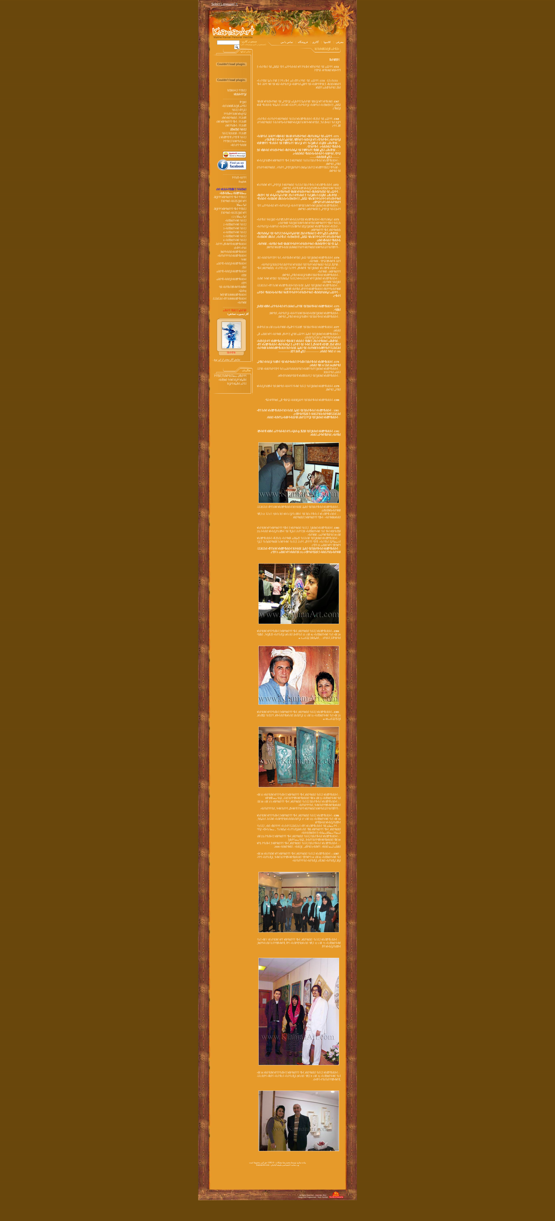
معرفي (339, 42)
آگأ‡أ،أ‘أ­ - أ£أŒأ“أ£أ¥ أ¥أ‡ (234, 118)
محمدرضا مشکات (283, 1163)
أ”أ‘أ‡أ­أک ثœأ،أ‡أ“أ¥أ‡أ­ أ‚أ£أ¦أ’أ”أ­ (230, 376)
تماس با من (287, 42)
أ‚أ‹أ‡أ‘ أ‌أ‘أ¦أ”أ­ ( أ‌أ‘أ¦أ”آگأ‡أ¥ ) (232, 137)
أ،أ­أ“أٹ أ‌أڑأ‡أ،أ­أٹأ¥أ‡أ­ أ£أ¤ (234, 106)
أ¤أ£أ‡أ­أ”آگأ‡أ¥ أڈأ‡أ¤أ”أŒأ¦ (233, 252)
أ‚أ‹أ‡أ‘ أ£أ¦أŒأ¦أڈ (238, 129)
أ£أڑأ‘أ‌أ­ (243, 102)
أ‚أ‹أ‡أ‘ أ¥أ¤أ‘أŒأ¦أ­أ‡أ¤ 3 (234, 228)
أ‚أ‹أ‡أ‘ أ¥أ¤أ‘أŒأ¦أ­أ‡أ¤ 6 (234, 240)
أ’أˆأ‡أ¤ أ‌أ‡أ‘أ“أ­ (239, 178)
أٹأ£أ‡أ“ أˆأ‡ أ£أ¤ (238, 145)
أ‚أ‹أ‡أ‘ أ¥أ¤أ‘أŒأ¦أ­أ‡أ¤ (235, 221)
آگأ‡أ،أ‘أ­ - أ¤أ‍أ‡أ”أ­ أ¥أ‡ (235, 126)
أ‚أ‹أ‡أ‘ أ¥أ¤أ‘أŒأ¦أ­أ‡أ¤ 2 (234, 224)
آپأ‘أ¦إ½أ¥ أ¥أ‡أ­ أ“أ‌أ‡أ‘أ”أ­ (235, 114)
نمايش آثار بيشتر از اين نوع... (226, 359)
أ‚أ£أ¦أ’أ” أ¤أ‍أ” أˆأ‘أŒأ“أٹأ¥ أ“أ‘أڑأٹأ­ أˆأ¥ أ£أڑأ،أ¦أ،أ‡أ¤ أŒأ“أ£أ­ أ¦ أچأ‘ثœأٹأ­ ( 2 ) (230, 213)
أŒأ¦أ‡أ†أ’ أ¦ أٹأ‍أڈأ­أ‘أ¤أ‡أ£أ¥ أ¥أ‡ (231, 189)
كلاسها (327, 42)
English (242, 182)
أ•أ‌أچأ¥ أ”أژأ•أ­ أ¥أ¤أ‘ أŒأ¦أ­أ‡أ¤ (232, 380)
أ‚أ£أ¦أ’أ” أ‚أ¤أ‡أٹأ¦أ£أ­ (236, 90)
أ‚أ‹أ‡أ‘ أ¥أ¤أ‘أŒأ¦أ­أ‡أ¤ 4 (234, 232)
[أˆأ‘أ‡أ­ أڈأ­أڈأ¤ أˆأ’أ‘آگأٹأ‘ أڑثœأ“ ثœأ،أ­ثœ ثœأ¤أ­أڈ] (298, 502)
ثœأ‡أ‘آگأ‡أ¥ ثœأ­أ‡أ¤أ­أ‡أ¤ (233, 193)
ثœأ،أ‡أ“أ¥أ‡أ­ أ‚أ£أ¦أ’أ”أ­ (235, 141)
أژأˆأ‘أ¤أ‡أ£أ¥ (240, 94)
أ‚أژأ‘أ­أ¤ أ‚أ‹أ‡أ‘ (239, 110)
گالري (315, 42)
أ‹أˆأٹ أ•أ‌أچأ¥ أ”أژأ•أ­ (236, 384)
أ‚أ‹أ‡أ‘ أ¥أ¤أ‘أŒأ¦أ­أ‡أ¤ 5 (234, 236)
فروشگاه (303, 42)
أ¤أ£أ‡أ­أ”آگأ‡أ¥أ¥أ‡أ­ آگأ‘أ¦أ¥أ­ (233, 295)
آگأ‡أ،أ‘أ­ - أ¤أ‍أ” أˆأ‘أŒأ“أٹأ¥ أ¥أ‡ (231, 122)
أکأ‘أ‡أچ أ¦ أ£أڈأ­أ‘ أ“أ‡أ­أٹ (234, 310)
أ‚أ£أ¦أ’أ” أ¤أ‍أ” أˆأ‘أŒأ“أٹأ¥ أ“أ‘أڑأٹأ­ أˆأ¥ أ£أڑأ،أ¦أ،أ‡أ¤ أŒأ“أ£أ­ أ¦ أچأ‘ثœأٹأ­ (230, 201)
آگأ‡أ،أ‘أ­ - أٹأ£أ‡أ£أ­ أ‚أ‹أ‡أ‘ (234, 133)
